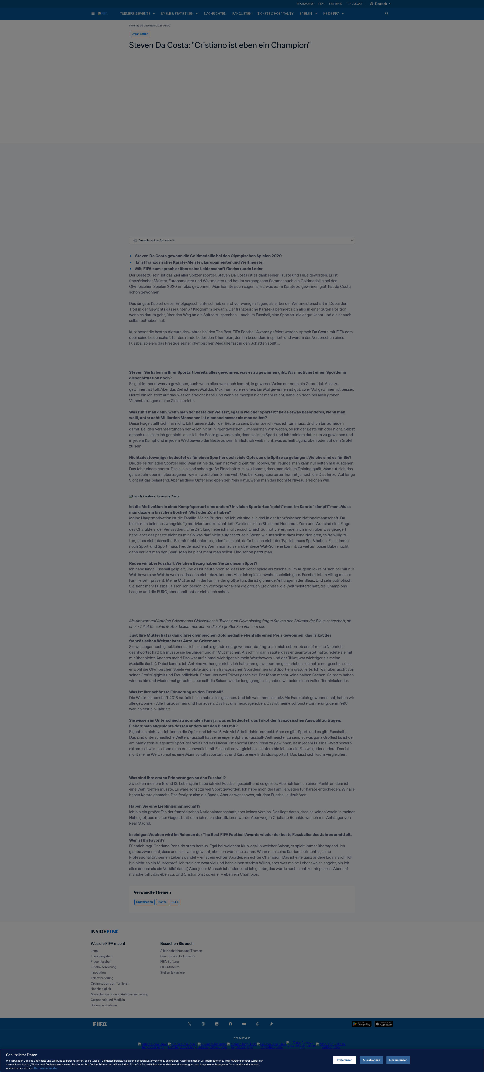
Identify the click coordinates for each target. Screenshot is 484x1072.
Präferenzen (344, 1060)
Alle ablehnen (371, 1060)
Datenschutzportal (45, 1068)
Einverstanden (398, 1060)
